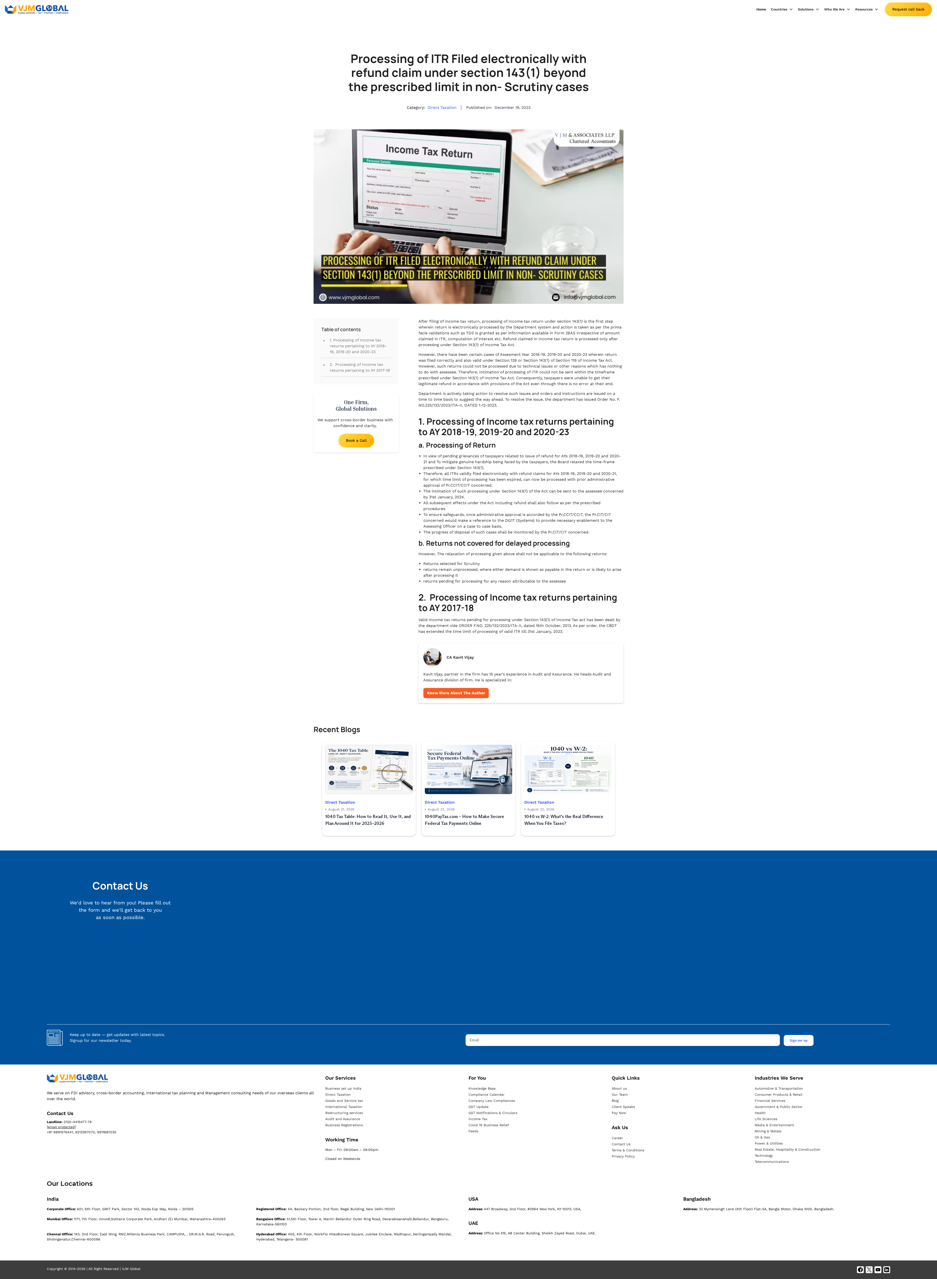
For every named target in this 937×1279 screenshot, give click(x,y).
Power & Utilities (769, 1143)
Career (617, 1138)
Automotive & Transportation (779, 1088)
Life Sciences (766, 1119)
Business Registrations (344, 1125)
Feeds (473, 1131)
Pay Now (619, 1113)
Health (760, 1113)
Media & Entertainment (774, 1125)
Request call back (908, 9)
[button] (781, 9)
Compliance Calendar (486, 1094)
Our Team (620, 1094)
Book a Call (356, 440)
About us (619, 1088)
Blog (615, 1101)
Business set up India (343, 1088)
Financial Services (770, 1101)
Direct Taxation (338, 1094)
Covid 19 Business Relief (488, 1125)
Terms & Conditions (628, 1150)
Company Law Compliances (491, 1101)
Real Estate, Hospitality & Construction (787, 1149)
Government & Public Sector (779, 1107)
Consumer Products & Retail (778, 1094)
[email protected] (61, 1127)
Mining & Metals (768, 1131)
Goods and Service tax (344, 1101)
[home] (36, 9)
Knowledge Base (482, 1088)
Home (761, 9)
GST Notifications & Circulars (492, 1113)
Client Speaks (623, 1107)
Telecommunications (772, 1162)
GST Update (478, 1107)
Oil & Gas (762, 1137)
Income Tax (477, 1119)
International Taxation (343, 1107)
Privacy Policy (623, 1156)
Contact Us (621, 1144)
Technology (764, 1155)
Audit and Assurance (342, 1119)
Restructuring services (344, 1113)
